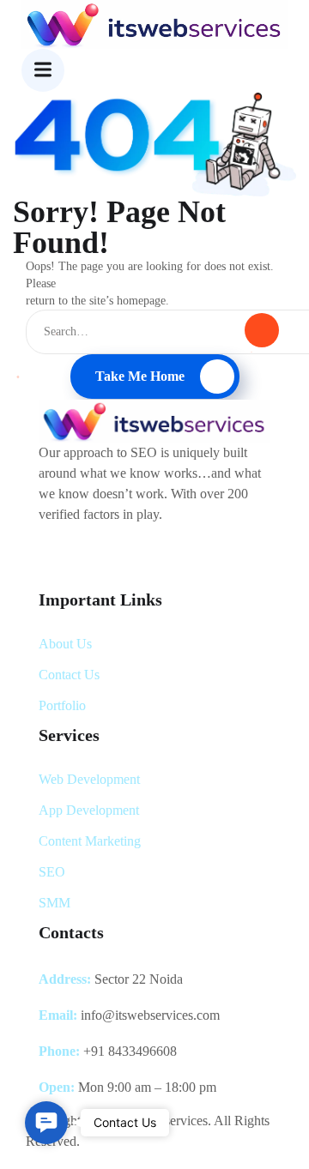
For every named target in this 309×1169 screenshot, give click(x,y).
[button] (46, 1122)
